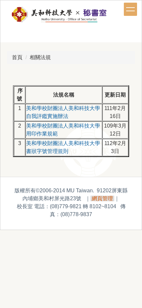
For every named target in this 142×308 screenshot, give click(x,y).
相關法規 (40, 57)
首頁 (17, 57)
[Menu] (130, 9)
